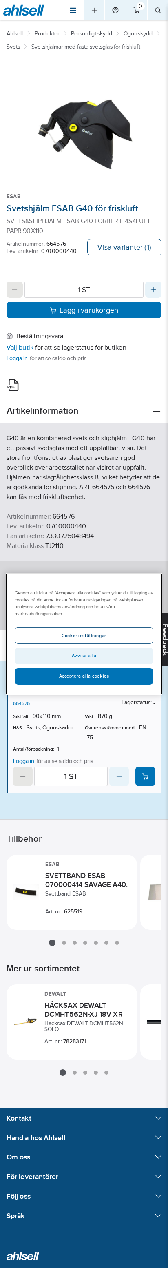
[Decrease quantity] (15, 290)
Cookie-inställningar (84, 635)
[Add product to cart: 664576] (145, 776)
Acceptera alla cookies (84, 676)
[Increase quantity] (153, 290)
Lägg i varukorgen (89, 310)
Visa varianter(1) (124, 247)
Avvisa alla (84, 655)
